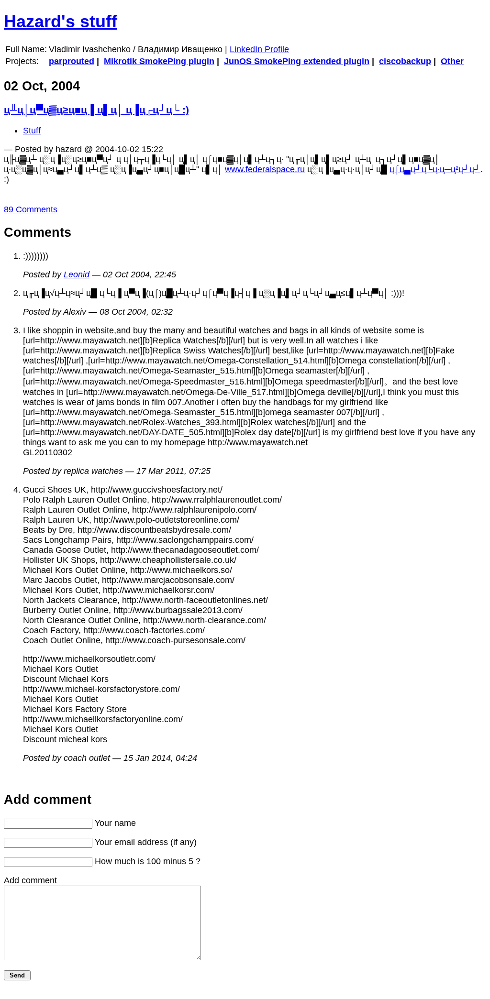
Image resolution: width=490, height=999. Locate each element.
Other (452, 61)
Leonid (76, 274)
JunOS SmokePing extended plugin (296, 61)
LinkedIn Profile (259, 49)
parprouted (71, 61)
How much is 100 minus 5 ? (147, 861)
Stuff (32, 130)
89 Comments (30, 209)
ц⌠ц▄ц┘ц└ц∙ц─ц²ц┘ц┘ (435, 169)
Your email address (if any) (146, 842)
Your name (115, 823)
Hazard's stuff (60, 21)
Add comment (30, 880)
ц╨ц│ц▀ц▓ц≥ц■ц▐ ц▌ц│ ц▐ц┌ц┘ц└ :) (96, 109)
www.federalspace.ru (265, 169)
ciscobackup (405, 61)
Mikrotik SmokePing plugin (159, 61)
